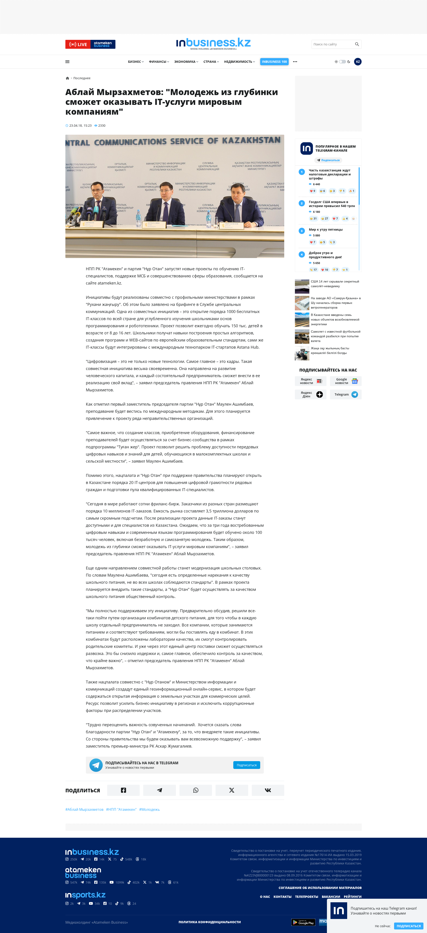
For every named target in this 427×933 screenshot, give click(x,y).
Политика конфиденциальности (210, 922)
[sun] (336, 61)
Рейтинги (353, 896)
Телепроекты (306, 896)
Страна (209, 61)
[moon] (348, 61)
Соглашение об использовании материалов (320, 888)
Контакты (283, 896)
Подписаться (409, 926)
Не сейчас (383, 926)
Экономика (184, 61)
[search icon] (357, 44)
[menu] (67, 61)
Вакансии (331, 896)
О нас (265, 896)
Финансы (157, 61)
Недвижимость (238, 61)
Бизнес (134, 61)
